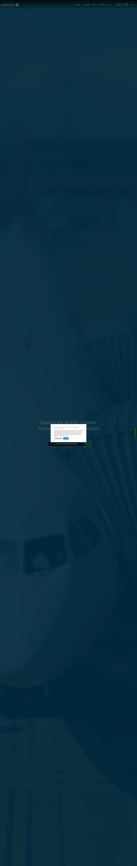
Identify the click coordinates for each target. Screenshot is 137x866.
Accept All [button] (66, 438)
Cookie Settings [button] (58, 438)
